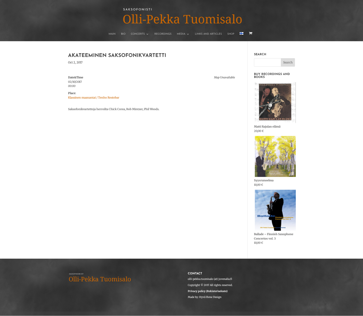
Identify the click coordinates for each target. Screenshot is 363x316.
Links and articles (208, 34)
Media (181, 34)
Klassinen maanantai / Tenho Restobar (93, 97)
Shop (230, 34)
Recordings (162, 34)
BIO (123, 34)
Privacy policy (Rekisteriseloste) (208, 291)
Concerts (138, 34)
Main (112, 34)
